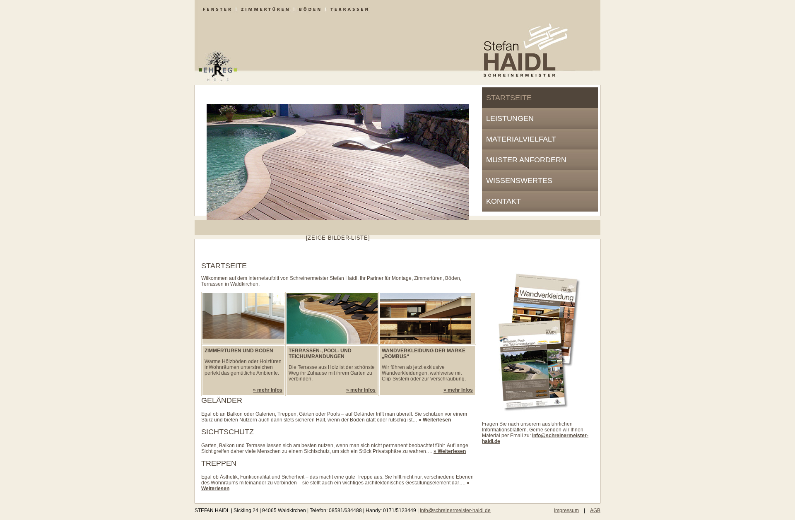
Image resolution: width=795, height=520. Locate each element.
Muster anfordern (526, 160)
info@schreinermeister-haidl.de (455, 510)
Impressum (566, 510)
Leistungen (510, 118)
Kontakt (503, 201)
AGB (595, 510)
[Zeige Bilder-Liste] (338, 238)
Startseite (509, 98)
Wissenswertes (519, 180)
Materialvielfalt (521, 139)
